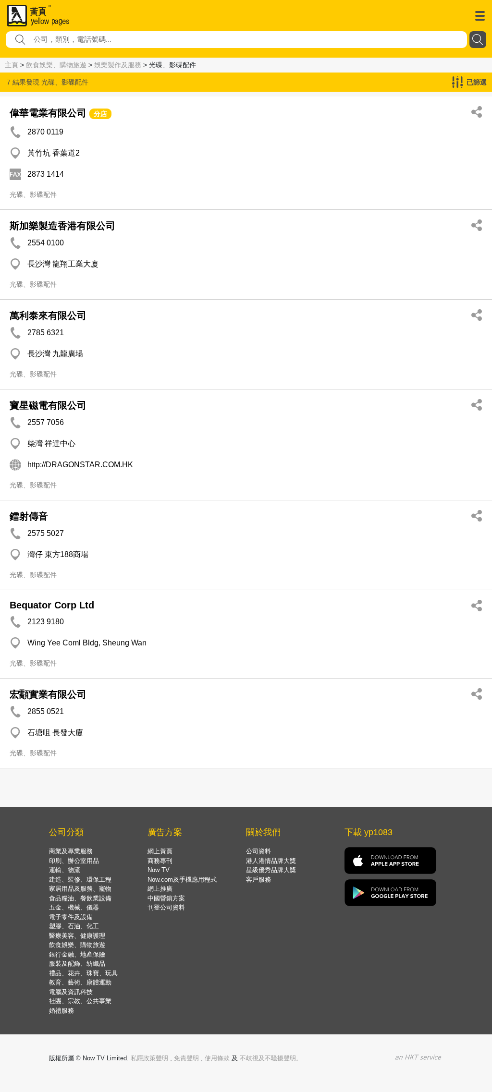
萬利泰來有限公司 (48, 315)
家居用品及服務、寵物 (80, 888)
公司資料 (258, 851)
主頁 (11, 65)
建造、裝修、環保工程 (80, 879)
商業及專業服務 (71, 851)
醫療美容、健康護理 (77, 935)
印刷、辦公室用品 (74, 860)
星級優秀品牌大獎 (271, 870)
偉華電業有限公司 (48, 113)
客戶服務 (258, 879)
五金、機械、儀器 (74, 907)
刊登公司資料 (166, 907)
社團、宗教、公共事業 (80, 1001)
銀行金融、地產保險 (77, 954)
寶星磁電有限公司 (48, 405)
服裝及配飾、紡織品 (77, 963)
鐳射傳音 (29, 516)
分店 (100, 114)
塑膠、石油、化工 (74, 926)
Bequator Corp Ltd (52, 605)
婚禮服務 (61, 1010)
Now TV (159, 870)
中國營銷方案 (166, 898)
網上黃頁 (160, 851)
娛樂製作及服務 (117, 65)
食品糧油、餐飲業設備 (80, 898)
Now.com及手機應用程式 (182, 879)
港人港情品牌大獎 (271, 860)
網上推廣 (160, 888)
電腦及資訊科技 (71, 991)
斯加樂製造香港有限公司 (62, 225)
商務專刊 (160, 860)
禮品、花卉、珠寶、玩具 (83, 973)
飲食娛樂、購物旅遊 (56, 65)
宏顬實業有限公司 (48, 694)
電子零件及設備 (71, 917)
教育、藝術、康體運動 (80, 982)
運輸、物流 (64, 870)
